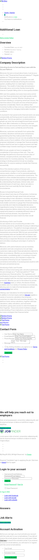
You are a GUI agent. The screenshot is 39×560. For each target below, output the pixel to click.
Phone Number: (9, 338)
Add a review (4, 38)
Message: (7, 343)
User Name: (8, 334)
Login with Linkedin (10, 500)
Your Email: (8, 548)
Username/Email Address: (13, 474)
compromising (5, 289)
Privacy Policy (22, 349)
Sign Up (20, 484)
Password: (7, 478)
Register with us (5, 428)
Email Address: (9, 336)
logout (4, 462)
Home (6, 5)
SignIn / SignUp (9, 13)
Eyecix (29, 454)
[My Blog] (3, 1)
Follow (11, 38)
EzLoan (27, 295)
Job (5, 7)
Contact (7, 9)
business (7, 283)
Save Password (12, 488)
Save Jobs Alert (5, 522)
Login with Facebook (11, 495)
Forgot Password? (10, 484)
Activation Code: (9, 553)
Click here (3, 540)
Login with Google (10, 498)
